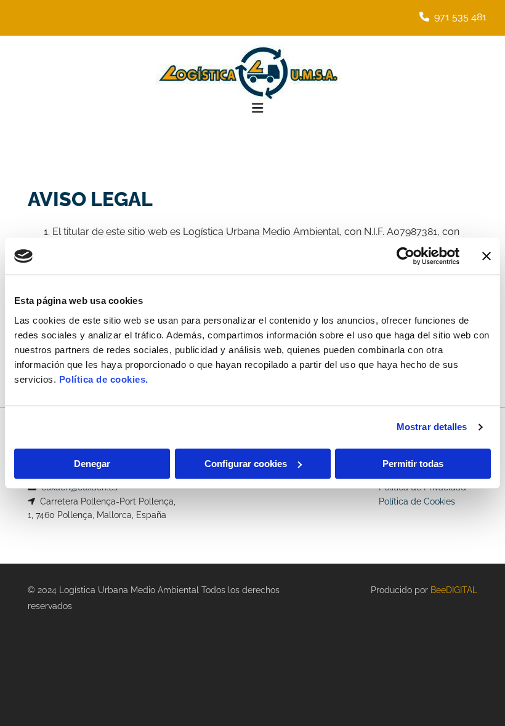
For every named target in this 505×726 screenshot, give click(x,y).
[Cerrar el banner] (486, 256)
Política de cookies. (103, 379)
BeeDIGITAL (453, 590)
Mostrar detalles (432, 426)
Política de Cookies (417, 501)
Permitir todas (412, 463)
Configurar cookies (245, 463)
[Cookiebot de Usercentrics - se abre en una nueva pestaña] (405, 256)
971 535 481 (460, 17)
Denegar (92, 463)
